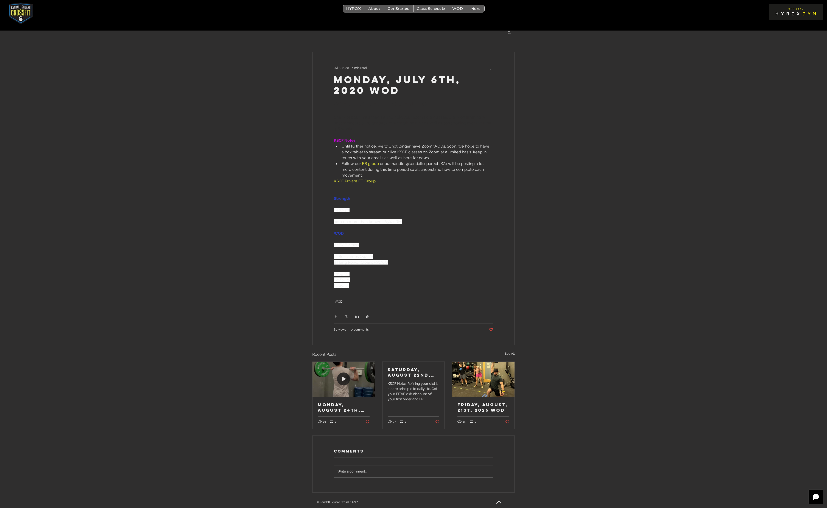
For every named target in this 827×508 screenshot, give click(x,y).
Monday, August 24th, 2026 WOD (339, 407)
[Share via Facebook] (336, 316)
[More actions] (490, 67)
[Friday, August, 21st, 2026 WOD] (483, 379)
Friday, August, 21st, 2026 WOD (482, 407)
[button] (374, 8)
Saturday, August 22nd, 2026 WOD (409, 372)
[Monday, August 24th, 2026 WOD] (343, 379)
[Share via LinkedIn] (357, 316)
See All (510, 353)
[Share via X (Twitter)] (346, 316)
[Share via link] (367, 316)
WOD (338, 301)
